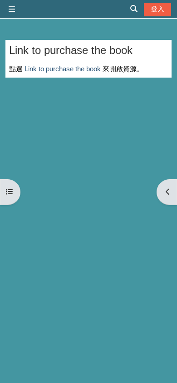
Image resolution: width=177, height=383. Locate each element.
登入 (157, 9)
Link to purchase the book (63, 69)
